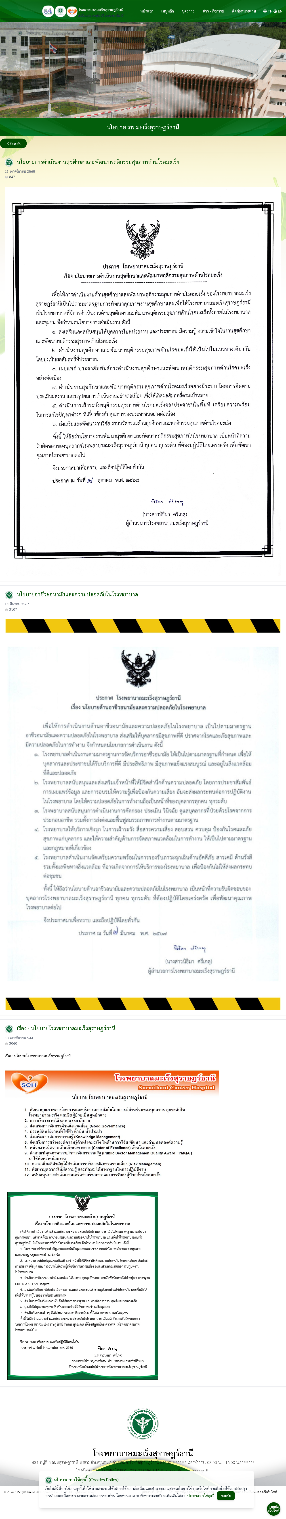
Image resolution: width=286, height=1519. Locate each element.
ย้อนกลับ (15, 143)
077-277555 (103, 1470)
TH (270, 11)
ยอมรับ (226, 1495)
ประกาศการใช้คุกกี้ (200, 1495)
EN (280, 11)
